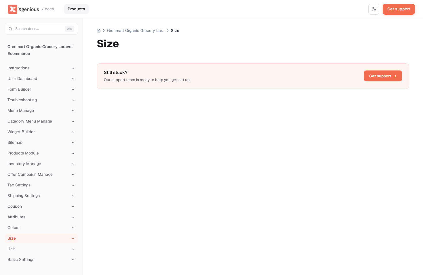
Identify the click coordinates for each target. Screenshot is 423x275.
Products (76, 9)
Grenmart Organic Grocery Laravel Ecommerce (40, 50)
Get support (398, 9)
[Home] (99, 30)
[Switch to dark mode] (373, 9)
